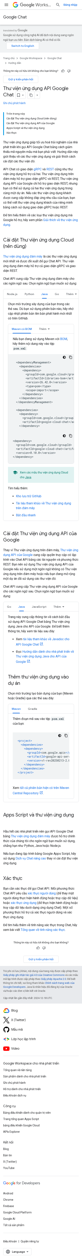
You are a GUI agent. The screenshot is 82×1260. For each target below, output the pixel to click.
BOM (63, 339)
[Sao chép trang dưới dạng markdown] (31, 95)
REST (50, 169)
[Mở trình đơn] (6, 5)
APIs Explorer (11, 1131)
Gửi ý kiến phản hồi (20, 79)
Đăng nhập (70, 4)
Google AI (9, 1218)
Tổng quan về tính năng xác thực (43, 930)
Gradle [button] (32, 709)
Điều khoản (10, 1241)
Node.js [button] (12, 294)
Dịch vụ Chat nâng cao (31, 858)
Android (8, 1193)
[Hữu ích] (63, 71)
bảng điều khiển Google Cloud (21, 1125)
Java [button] (44, 294)
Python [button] (29, 294)
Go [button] (57, 294)
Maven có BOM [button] (22, 329)
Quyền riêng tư (30, 1241)
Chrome (8, 1199)
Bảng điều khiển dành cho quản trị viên (27, 1112)
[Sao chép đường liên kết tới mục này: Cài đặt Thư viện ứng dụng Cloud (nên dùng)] (30, 246)
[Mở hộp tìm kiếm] (58, 4)
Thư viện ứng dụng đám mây (22, 256)
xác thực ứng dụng (23, 903)
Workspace (43, 5)
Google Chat (15, 17)
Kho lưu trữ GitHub (28, 496)
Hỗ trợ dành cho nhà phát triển (22, 1089)
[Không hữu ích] (69, 71)
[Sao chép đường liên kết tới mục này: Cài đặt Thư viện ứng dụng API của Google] (23, 540)
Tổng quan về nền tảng (17, 1070)
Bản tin (7, 1155)
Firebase (8, 1206)
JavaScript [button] (39, 606)
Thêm (69, 294)
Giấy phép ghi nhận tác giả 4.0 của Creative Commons (33, 975)
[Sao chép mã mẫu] (70, 357)
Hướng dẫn (14, 62)
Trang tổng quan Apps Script (21, 1119)
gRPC (38, 169)
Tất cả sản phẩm (13, 1225)
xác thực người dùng (42, 893)
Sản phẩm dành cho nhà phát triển (24, 1076)
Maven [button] (16, 709)
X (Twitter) (10, 1161)
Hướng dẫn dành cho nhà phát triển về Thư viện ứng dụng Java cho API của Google (45, 657)
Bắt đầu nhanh (26, 515)
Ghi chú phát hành (14, 103)
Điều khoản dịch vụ (14, 1095)
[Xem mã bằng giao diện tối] (64, 357)
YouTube (9, 1168)
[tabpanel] (41, 410)
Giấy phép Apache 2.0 (53, 978)
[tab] (12, 294)
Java (28, 477)
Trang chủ (9, 58)
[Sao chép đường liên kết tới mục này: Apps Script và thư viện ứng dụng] (7, 821)
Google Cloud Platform (17, 1212)
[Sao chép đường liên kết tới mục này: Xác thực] (26, 878)
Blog (6, 1149)
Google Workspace (31, 58)
